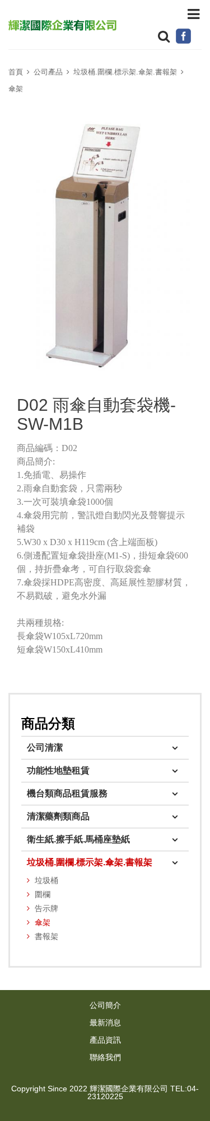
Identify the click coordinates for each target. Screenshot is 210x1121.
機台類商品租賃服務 (67, 793)
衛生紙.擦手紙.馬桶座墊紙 (78, 839)
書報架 (46, 936)
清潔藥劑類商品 (58, 816)
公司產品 (48, 72)
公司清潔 (45, 747)
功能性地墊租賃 (58, 770)
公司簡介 (105, 1005)
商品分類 (48, 723)
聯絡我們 (105, 1057)
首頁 (15, 72)
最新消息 (105, 1023)
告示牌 (46, 908)
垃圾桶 (46, 880)
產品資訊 (105, 1040)
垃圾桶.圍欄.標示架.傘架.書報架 (125, 72)
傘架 (15, 89)
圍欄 (42, 894)
